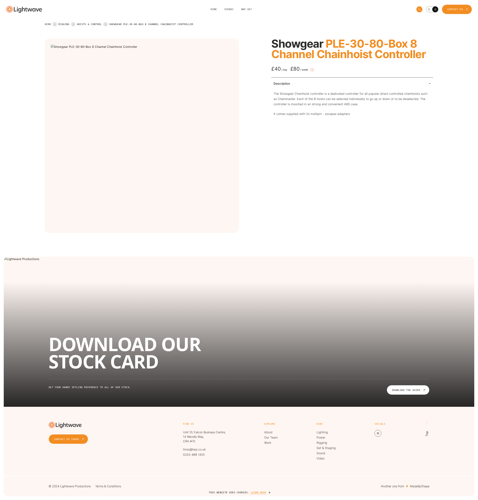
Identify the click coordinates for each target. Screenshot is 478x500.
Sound (320, 453)
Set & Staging (326, 448)
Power (320, 437)
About (268, 432)
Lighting (322, 432)
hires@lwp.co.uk (194, 449)
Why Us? (246, 9)
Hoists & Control (89, 24)
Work (267, 443)
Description (282, 83)
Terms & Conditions (108, 486)
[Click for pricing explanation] (312, 70)
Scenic (229, 9)
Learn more (258, 492)
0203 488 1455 (194, 454)
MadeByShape (419, 486)
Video (320, 458)
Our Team (271, 437)
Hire (214, 9)
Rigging (63, 24)
